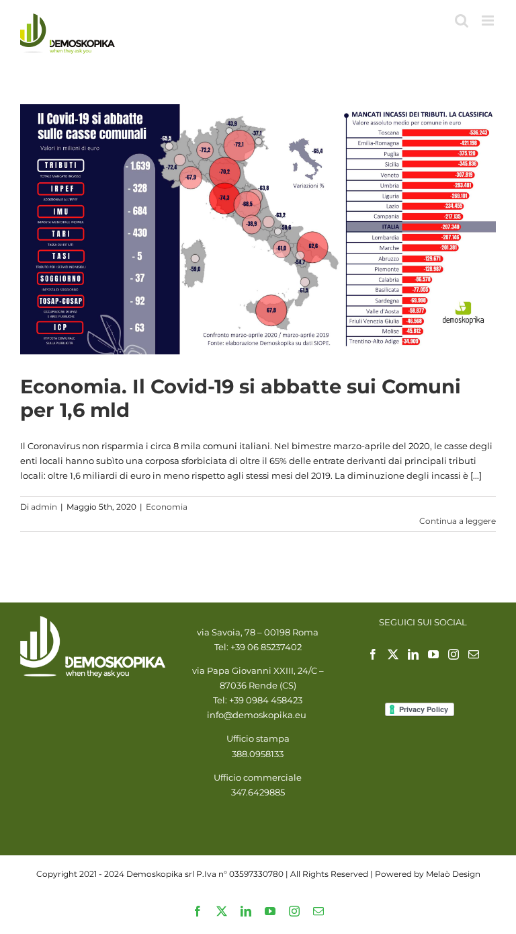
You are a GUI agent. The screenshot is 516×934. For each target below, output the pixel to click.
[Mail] (473, 654)
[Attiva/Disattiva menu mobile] (489, 20)
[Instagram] (453, 654)
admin (44, 507)
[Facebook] (373, 654)
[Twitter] (393, 654)
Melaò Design (453, 874)
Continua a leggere (457, 521)
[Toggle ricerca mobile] (461, 20)
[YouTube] (433, 654)
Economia (166, 507)
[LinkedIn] (413, 654)
